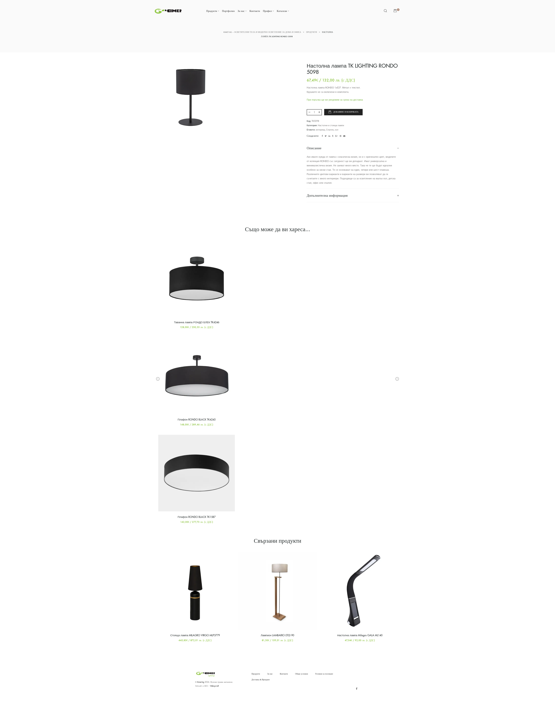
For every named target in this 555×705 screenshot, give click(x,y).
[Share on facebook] (322, 136)
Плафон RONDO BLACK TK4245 (196, 419)
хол (336, 130)
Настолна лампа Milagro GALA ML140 (359, 635)
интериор (320, 130)
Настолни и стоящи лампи (331, 125)
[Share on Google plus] (336, 136)
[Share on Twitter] (326, 136)
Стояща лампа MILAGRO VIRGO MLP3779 (195, 635)
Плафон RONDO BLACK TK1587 (196, 517)
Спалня (330, 130)
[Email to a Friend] (344, 136)
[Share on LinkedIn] (329, 136)
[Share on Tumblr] (332, 136)
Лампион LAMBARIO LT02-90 (277, 635)
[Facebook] (356, 688)
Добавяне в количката (345, 112)
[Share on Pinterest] (340, 136)
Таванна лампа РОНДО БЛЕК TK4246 (196, 322)
